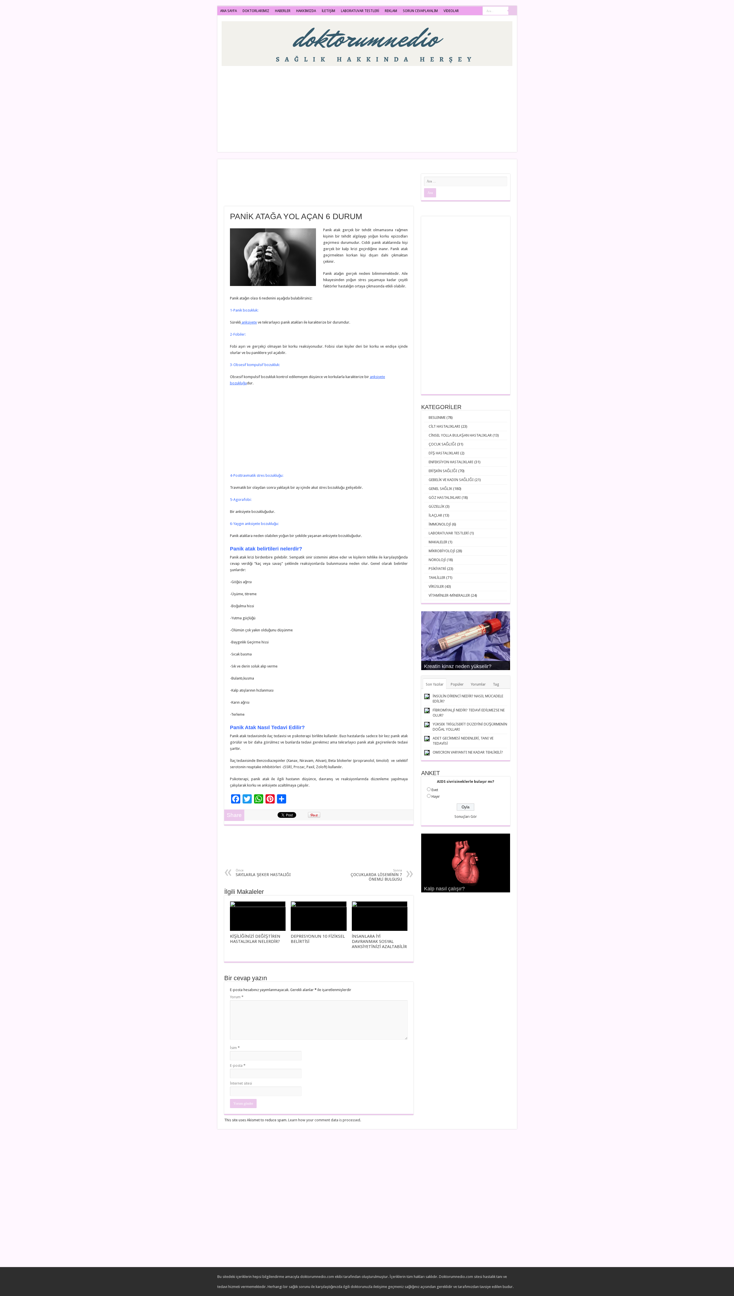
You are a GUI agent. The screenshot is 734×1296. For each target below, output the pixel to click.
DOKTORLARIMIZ (256, 11)
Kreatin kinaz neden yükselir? (457, 666)
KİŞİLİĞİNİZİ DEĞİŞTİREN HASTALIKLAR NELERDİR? (255, 939)
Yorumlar (478, 684)
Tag (496, 684)
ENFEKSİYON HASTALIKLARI (451, 462)
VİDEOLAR (451, 11)
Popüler (457, 684)
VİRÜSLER (436, 586)
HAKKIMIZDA (306, 11)
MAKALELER (438, 542)
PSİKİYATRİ (437, 569)
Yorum (236, 997)
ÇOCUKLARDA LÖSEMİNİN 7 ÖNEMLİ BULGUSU (376, 875)
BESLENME (437, 417)
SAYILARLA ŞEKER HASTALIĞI (263, 873)
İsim (235, 1048)
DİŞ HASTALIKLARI (444, 453)
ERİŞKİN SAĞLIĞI (443, 471)
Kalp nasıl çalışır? (444, 889)
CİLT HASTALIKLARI (444, 426)
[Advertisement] (408, 106)
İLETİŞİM (328, 11)
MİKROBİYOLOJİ (442, 551)
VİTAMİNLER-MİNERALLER (449, 595)
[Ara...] (512, 11)
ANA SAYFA (228, 11)
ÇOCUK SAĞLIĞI (442, 444)
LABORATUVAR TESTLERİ (360, 11)
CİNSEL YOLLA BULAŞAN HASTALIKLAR (460, 435)
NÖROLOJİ (437, 560)
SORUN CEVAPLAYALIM (420, 11)
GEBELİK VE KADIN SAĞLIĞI (451, 480)
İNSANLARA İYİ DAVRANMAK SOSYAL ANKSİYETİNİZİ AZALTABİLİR (379, 941)
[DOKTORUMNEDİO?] (367, 42)
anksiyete (249, 322)
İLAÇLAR (435, 515)
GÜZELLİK (436, 506)
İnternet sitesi (241, 1083)
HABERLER (282, 11)
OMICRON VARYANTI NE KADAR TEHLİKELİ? (468, 752)
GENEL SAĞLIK (440, 489)
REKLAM (391, 11)
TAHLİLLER (437, 577)
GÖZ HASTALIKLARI (445, 497)
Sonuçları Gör (465, 816)
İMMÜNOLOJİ (440, 524)
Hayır (436, 796)
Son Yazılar (435, 684)
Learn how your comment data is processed (324, 1120)
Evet (435, 790)
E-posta (237, 1065)
